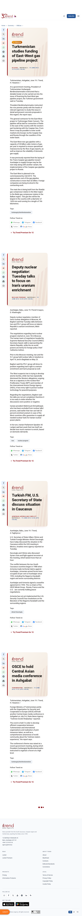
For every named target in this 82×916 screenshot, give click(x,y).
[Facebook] (8, 895)
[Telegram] (22, 895)
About (44, 855)
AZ (74, 912)
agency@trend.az (7, 845)
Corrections (46, 867)
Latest (4, 855)
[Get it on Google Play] (22, 904)
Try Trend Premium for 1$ (23, 232)
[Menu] (78, 16)
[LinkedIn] (26, 895)
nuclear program (23, 440)
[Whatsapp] (4, 895)
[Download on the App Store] (8, 904)
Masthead (46, 858)
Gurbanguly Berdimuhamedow (21, 212)
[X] (13, 895)
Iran (13, 440)
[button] (3, 30)
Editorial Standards (48, 864)
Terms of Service (48, 875)
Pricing (4, 875)
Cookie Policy (47, 884)
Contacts (45, 861)
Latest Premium (7, 858)
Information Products (9, 878)
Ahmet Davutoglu (17, 612)
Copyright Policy (48, 881)
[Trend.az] (9, 16)
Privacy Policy (47, 878)
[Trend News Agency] (8, 826)
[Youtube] (17, 895)
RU (77, 912)
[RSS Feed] (30, 895)
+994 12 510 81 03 (7, 842)
